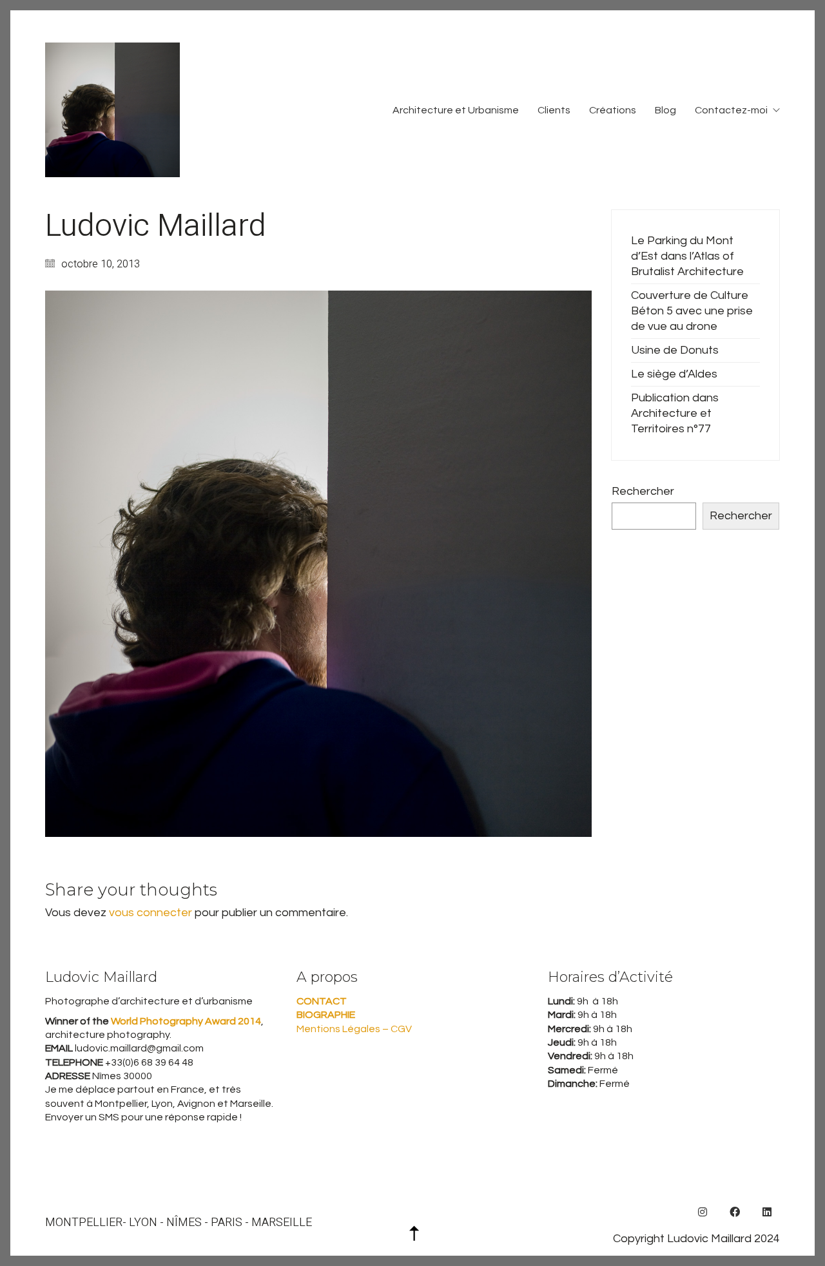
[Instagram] (702, 1212)
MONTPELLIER (83, 1223)
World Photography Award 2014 (185, 1021)
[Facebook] (735, 1212)
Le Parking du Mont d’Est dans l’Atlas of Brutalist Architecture (687, 256)
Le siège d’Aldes (674, 374)
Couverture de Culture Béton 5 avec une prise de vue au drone (692, 310)
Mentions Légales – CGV (354, 1029)
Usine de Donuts (675, 350)
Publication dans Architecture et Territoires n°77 (675, 413)
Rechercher (643, 491)
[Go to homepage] (112, 110)
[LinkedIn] (767, 1212)
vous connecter (150, 912)
